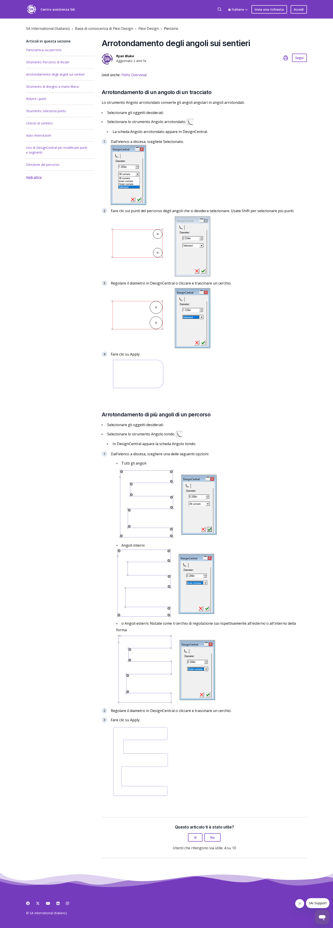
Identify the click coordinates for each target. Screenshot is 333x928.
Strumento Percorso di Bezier (48, 62)
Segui (299, 58)
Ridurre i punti (36, 99)
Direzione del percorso (42, 164)
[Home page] (31, 9)
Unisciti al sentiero (39, 123)
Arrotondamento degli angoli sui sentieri (55, 74)
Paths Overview (133, 74)
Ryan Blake (125, 56)
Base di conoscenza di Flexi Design (104, 28)
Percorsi (171, 28)
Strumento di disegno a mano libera (52, 86)
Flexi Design (148, 28)
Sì (195, 837)
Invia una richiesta (269, 9)
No (212, 837)
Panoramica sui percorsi (43, 50)
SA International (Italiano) (48, 28)
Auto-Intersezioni (38, 135)
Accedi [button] (299, 9)
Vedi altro (34, 177)
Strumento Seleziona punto (46, 111)
